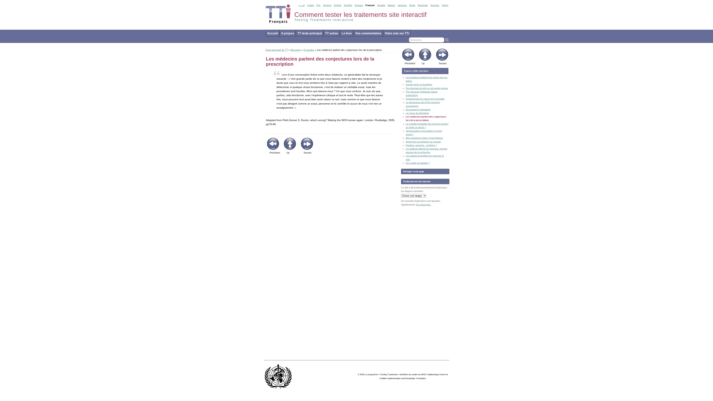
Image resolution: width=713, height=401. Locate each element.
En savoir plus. (423, 204)
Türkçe (445, 5)
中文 (318, 5)
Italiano (391, 5)
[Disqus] (331, 211)
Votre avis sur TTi (397, 33)
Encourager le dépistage (418, 109)
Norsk (412, 5)
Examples (309, 50)
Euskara (359, 5)
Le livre (347, 33)
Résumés (296, 50)
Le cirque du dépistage (417, 113)
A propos (287, 33)
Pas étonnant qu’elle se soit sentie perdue (427, 88)
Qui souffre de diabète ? (418, 163)
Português (423, 5)
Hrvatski (381, 5)
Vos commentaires (368, 33)
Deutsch (327, 5)
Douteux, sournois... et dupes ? (421, 145)
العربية (302, 5)
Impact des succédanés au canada (423, 142)
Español (348, 5)
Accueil (272, 33)
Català (310, 5)
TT (331, 33)
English (337, 5)
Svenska (434, 5)
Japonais (402, 5)
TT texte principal (309, 33)
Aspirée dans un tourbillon (419, 84)
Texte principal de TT (276, 50)
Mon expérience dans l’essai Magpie (424, 138)
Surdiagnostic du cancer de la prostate (425, 99)
